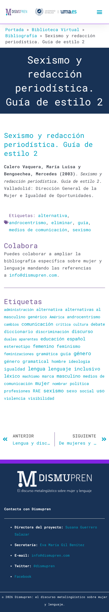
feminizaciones (19, 353)
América (56, 316)
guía (83, 222)
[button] (99, 12)
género (82, 353)
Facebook (23, 576)
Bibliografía (21, 35)
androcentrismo (27, 222)
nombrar (59, 383)
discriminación (52, 331)
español (76, 339)
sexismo (81, 229)
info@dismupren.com (33, 275)
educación (52, 339)
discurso (82, 331)
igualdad (14, 369)
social (87, 390)
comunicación (37, 324)
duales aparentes (21, 338)
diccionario (18, 331)
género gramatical (26, 361)
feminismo (68, 346)
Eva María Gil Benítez (62, 545)
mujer (42, 383)
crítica (63, 324)
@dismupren (44, 566)
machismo (30, 376)
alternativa (52, 215)
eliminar (61, 222)
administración (19, 309)
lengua (36, 368)
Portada (14, 29)
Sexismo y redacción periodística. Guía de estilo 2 (48, 144)
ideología (79, 361)
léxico (12, 376)
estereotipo (17, 346)
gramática (47, 353)
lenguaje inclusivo (74, 369)
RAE (37, 390)
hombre (59, 361)
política (79, 383)
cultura (80, 324)
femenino (43, 346)
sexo (71, 390)
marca (48, 376)
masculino (68, 376)
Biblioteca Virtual (55, 29)
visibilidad (41, 398)
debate (98, 324)
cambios (11, 324)
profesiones (17, 390)
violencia (14, 398)
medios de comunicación (38, 229)
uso (101, 391)
